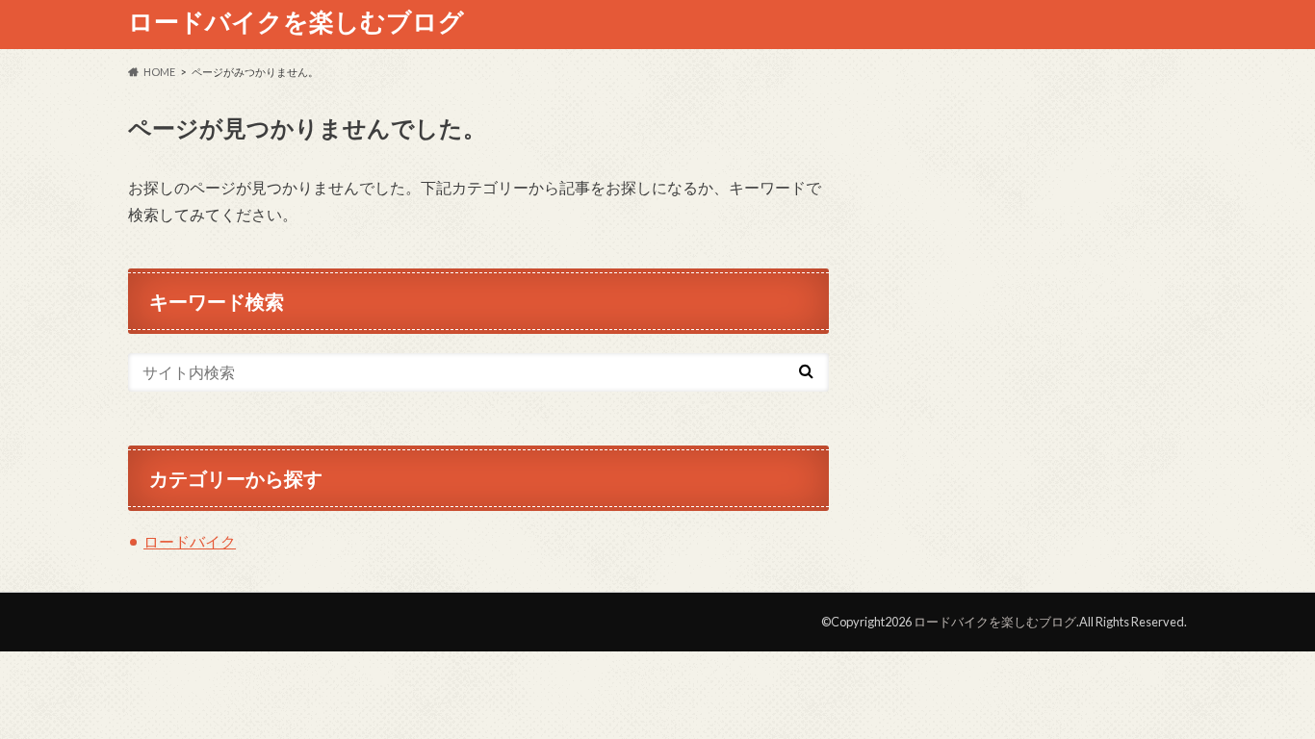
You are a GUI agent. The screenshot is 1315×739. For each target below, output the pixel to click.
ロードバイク (189, 541)
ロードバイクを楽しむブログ (296, 21)
